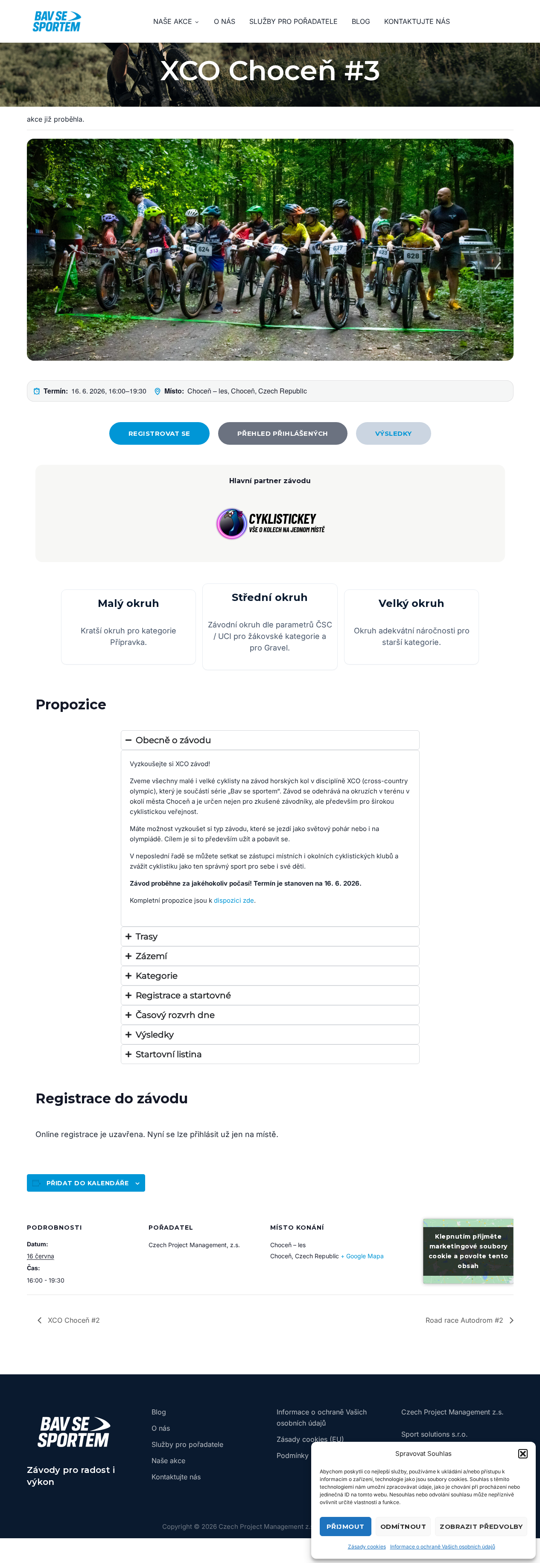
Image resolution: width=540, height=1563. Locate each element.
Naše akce (168, 1460)
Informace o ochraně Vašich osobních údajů (442, 1546)
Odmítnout (403, 1526)
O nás (161, 1428)
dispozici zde (234, 900)
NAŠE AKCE (172, 21)
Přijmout (346, 1526)
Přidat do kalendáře (88, 1183)
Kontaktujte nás (176, 1477)
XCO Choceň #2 (73, 1320)
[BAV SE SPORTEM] (57, 21)
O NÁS (224, 21)
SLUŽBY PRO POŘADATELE (293, 21)
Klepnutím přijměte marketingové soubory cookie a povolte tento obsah (468, 1251)
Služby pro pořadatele (187, 1444)
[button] (523, 1453)
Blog (159, 1412)
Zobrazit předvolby (481, 1526)
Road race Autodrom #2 (465, 1320)
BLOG (361, 21)
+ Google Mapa (362, 1256)
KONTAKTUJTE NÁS (417, 21)
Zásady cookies (367, 1546)
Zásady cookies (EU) (310, 1439)
